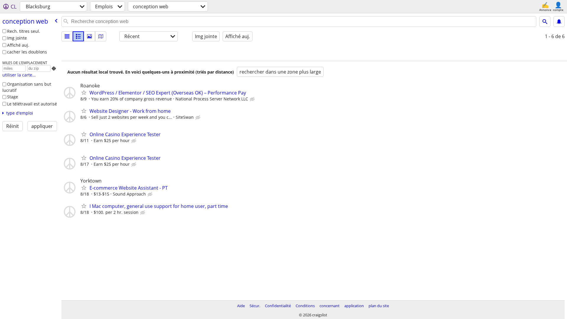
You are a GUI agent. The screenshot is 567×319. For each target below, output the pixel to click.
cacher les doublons (27, 52)
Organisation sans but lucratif (26, 87)
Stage (12, 97)
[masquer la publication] (252, 99)
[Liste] (67, 36)
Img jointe (17, 38)
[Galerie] (89, 36)
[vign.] (78, 36)
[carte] (100, 36)
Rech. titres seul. (23, 31)
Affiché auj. (18, 45)
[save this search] (559, 21)
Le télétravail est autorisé (32, 104)
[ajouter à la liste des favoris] (83, 92)
